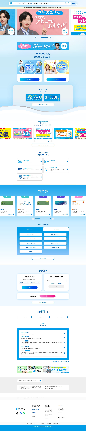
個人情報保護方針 (49, 423)
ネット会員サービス (61, 409)
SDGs (59, 415)
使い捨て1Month (47, 407)
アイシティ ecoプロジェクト (62, 418)
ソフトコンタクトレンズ (30, 243)
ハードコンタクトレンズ (55, 238)
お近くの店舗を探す (43, 302)
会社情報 (27, 423)
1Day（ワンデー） (31, 234)
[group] (24, 206)
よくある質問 (60, 317)
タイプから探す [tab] (30, 229)
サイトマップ (35, 423)
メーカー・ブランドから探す (49, 416)
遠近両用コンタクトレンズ (31, 247)
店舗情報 (59, 283)
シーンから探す (43, 258)
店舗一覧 (33, 416)
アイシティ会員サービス (61, 410)
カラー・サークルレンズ (55, 247)
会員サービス (42, 317)
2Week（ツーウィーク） (55, 234)
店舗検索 (74, 3)
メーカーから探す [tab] (56, 229)
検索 (29, 287)
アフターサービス (24, 317)
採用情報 (31, 423)
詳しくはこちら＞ (59, 7)
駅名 (53, 283)
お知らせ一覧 (55, 361)
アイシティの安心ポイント (43, 104)
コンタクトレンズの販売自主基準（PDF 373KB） (53, 386)
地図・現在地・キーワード (36, 414)
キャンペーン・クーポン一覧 (43, 145)
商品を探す (47, 402)
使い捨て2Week (47, 406)
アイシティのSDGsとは (61, 417)
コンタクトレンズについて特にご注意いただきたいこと (28, 380)
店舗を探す (34, 412)
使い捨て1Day (47, 405)
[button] (36, 37)
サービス (59, 402)
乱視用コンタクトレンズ (55, 243)
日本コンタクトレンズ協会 (49, 388)
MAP (48, 296)
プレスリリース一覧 (64, 361)
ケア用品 (30, 251)
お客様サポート (60, 405)
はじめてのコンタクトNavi (36, 405)
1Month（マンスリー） (31, 238)
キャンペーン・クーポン (35, 409)
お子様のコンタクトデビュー (36, 406)
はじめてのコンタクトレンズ (36, 402)
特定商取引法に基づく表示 (56, 423)
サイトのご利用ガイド (42, 423)
